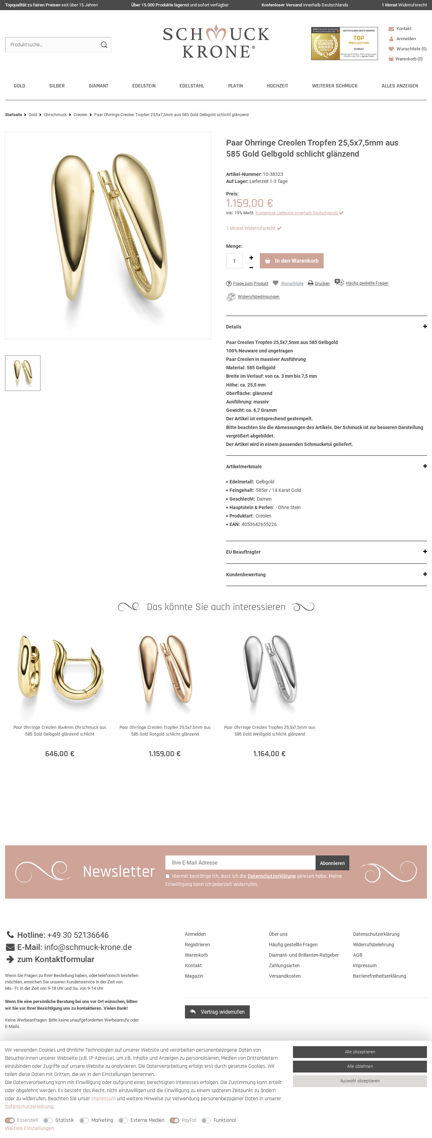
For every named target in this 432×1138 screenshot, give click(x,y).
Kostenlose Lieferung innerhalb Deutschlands (296, 213)
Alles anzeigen (400, 85)
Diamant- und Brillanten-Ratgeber (304, 955)
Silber (57, 85)
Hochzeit (277, 85)
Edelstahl (192, 85)
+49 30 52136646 (78, 935)
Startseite (13, 114)
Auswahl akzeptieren (360, 1081)
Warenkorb (409, 58)
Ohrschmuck (55, 114)
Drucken (322, 283)
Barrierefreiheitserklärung (379, 976)
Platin (235, 85)
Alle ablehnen (360, 1066)
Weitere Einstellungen (29, 1128)
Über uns (278, 934)
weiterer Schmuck (335, 85)
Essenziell (27, 1120)
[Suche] (103, 44)
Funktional (225, 1120)
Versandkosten (285, 976)
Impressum (365, 965)
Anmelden (195, 934)
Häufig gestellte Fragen (293, 944)
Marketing (102, 1120)
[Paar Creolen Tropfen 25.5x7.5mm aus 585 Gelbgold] (108, 235)
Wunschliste (411, 48)
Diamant (98, 85)
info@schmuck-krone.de (88, 947)
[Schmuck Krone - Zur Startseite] (216, 40)
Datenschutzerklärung (376, 934)
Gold (19, 85)
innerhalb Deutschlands (305, 4)
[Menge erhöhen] (251, 258)
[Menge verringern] (251, 267)
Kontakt (403, 28)
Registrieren (197, 944)
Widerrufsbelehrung (373, 944)
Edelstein (144, 85)
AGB (357, 955)
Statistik (64, 1120)
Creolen (80, 114)
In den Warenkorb (296, 261)
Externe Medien (147, 1120)
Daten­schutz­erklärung (29, 1106)
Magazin (194, 976)
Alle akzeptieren (360, 1052)
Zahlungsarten (284, 965)
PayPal (189, 1120)
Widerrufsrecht (404, 4)
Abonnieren (332, 863)
